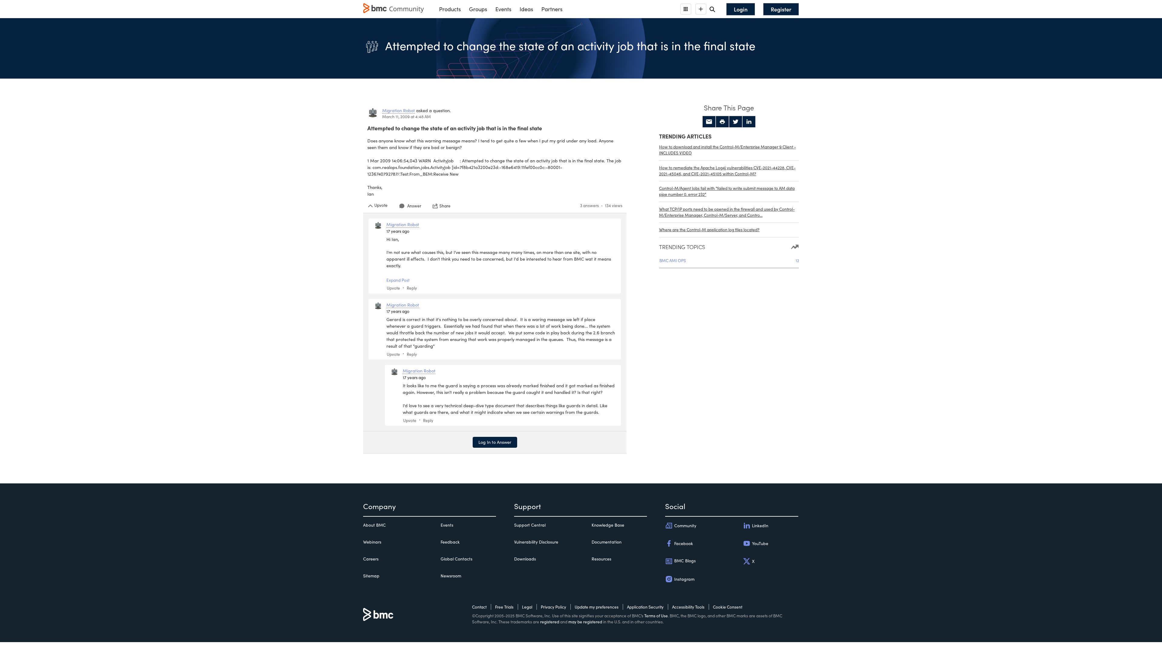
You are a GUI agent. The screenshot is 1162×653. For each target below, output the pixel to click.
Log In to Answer (494, 442)
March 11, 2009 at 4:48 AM (406, 116)
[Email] (709, 122)
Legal (527, 607)
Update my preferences (597, 607)
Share (445, 206)
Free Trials (504, 607)
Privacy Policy (553, 607)
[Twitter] (735, 122)
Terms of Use (656, 616)
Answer (414, 206)
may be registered (585, 622)
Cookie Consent (727, 607)
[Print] (722, 122)
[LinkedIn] (749, 122)
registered (549, 622)
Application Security (645, 607)
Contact (479, 607)
